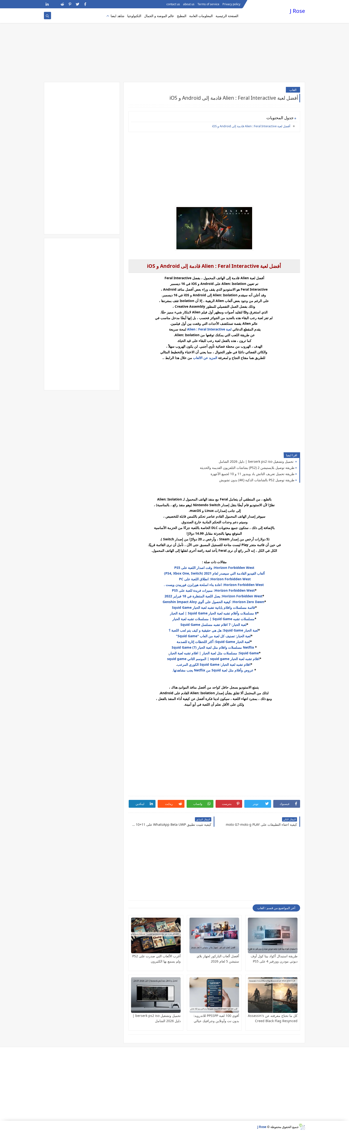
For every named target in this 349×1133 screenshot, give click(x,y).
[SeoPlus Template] (302, 1127)
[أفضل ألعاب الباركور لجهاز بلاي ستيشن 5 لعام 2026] (214, 935)
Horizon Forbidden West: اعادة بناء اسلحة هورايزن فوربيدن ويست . (214, 584)
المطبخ (181, 16)
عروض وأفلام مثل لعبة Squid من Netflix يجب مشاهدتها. (212, 670)
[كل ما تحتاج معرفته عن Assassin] (272, 995)
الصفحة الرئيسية (227, 16)
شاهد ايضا (117, 16)
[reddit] (62, 4)
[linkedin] (47, 4)
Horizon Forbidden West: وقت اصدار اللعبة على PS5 (214, 567)
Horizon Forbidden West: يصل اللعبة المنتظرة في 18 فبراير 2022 (213, 596)
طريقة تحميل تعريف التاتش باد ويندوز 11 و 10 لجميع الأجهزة (252, 474)
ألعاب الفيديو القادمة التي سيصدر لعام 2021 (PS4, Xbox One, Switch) (214, 573)
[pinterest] (70, 4)
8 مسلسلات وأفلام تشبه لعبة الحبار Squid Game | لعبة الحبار (213, 613)
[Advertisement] (174, 45)
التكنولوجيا (134, 16)
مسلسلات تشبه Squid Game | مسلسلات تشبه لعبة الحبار (213, 619)
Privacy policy (231, 4)
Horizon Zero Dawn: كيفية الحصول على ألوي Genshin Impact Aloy (213, 602)
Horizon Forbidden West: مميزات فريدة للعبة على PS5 (213, 590)
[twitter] (77, 4)
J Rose (297, 10)
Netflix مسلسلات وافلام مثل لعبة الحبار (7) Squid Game (213, 647)
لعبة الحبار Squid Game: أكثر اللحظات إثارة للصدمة (213, 641)
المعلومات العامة (201, 16)
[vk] (55, 4)
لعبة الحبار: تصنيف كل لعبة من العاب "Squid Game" (213, 636)
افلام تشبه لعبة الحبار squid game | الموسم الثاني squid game (213, 658)
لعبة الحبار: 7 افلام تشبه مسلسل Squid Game (213, 624)
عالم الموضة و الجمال (159, 16)
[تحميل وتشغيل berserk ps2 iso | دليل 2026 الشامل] (156, 995)
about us (188, 4)
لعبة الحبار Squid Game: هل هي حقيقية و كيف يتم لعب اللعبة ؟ (213, 630)
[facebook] (85, 4)
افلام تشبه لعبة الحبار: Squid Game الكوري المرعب (213, 664)
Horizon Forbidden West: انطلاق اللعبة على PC (214, 579)
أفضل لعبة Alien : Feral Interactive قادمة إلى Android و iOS (250, 126)
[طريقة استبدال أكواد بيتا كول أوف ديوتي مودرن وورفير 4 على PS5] (272, 935)
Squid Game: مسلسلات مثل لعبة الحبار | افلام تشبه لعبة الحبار (214, 653)
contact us (173, 4)
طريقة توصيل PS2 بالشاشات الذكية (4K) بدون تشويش (256, 480)
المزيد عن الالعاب (205, 357)
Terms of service (208, 4)
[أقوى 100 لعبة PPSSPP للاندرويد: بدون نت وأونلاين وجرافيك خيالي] (214, 995)
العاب (293, 90)
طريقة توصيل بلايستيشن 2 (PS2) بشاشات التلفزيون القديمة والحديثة (247, 467)
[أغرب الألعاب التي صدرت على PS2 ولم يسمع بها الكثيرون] (156, 935)
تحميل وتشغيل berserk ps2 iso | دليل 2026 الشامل (256, 461)
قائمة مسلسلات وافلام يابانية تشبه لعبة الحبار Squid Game (213, 607)
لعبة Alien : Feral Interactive (209, 329)
